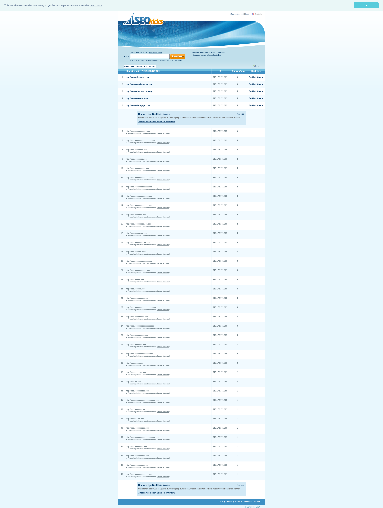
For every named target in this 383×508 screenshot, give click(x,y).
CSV (258, 67)
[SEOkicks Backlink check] (145, 19)
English (258, 14)
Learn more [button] (96, 5)
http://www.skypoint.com (137, 77)
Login (247, 14)
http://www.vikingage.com (138, 105)
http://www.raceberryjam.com (139, 84)
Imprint (257, 502)
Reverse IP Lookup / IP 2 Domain (139, 66)
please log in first (214, 55)
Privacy (229, 502)
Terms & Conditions (243, 502)
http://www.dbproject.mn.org (139, 91)
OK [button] (366, 5)
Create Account (237, 14)
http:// (126, 56)
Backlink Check (256, 77)
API (222, 502)
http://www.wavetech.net (137, 98)
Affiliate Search (155, 53)
